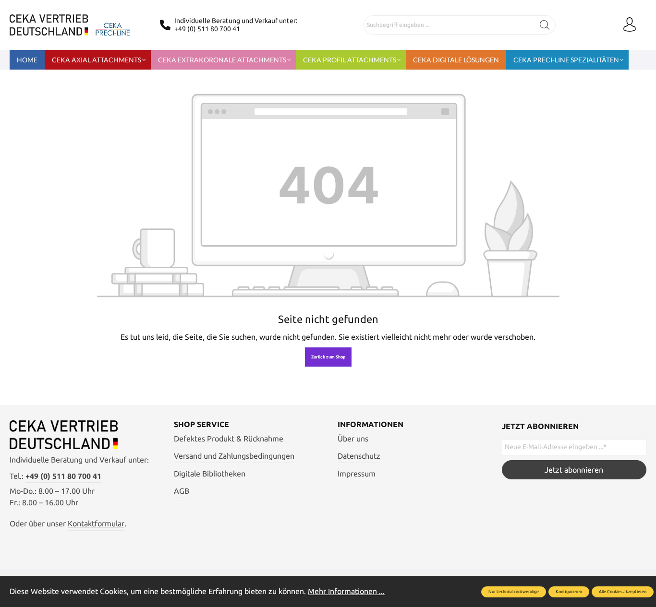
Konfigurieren (569, 591)
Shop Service (201, 424)
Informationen (370, 424)
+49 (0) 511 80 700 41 (207, 29)
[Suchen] (545, 25)
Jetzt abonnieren (574, 469)
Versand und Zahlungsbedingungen (234, 456)
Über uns (353, 438)
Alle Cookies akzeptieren (622, 591)
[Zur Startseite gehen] (70, 25)
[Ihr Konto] (629, 25)
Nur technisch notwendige (513, 591)
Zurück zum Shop (328, 357)
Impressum (357, 473)
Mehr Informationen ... (346, 591)
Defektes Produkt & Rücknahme (228, 438)
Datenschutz (359, 456)
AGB (181, 491)
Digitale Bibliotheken (209, 473)
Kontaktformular (96, 523)
